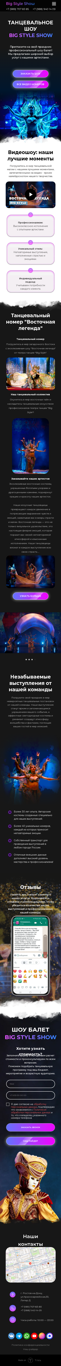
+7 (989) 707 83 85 (17, 9)
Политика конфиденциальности (30, 1344)
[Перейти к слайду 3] (32, 659)
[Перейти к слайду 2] (29, 659)
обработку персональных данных (28, 1105)
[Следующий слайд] (59, 632)
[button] (30, 73)
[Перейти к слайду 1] (26, 659)
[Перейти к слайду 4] (35, 659)
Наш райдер (30, 1349)
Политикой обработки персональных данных (30, 1111)
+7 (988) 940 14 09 (44, 9)
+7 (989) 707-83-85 (31, 1306)
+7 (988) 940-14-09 (31, 1310)
